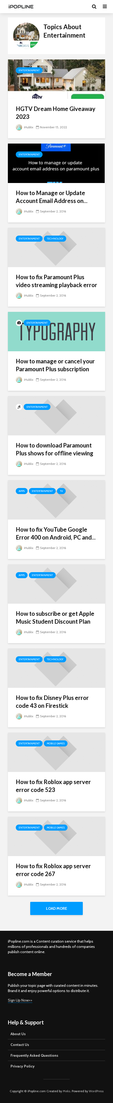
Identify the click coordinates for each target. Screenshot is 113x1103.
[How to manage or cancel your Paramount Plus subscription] (56, 331)
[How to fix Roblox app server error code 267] (56, 835)
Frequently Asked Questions (34, 1055)
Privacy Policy (23, 1066)
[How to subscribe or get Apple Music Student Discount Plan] (56, 583)
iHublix (28, 127)
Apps (22, 491)
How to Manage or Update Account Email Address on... (52, 196)
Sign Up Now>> (20, 1000)
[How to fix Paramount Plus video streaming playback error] (56, 247)
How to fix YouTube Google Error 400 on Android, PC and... (56, 533)
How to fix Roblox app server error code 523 (53, 785)
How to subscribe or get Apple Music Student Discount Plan (55, 617)
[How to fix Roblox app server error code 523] (56, 751)
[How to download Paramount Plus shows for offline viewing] (56, 415)
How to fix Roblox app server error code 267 (53, 869)
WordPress (96, 1091)
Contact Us (20, 1044)
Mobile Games (56, 743)
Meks (66, 1091)
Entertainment (29, 70)
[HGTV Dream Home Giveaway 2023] (56, 78)
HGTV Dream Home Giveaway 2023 (55, 112)
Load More (56, 908)
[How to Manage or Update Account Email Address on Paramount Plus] (56, 162)
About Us (18, 1033)
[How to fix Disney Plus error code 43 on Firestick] (56, 667)
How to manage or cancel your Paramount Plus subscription (55, 365)
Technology (55, 238)
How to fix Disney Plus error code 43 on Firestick (52, 701)
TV (61, 491)
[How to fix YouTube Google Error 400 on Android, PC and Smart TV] (56, 499)
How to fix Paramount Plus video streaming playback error (56, 280)
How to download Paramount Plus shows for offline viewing (54, 449)
